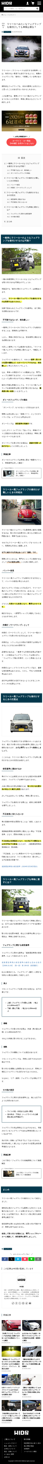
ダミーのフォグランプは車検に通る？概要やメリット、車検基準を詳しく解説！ (27, 473)
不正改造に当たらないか (19, 202)
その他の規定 (15, 216)
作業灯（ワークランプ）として (21, 187)
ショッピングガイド (10, 1443)
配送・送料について (10, 1446)
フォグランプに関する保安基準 (21, 214)
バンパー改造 (15, 185)
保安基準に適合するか (18, 199)
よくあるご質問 (9, 1454)
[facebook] (16, 1303)
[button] (5, 1259)
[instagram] (23, 1303)
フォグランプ (7, 31)
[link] (13, 1303)
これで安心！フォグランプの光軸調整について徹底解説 (27, 1174)
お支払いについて (9, 1448)
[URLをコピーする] (38, 1259)
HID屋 (22, 1286)
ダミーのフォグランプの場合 (20, 173)
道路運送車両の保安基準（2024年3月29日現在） (20, 866)
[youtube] (30, 1303)
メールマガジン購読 (30, 1451)
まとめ (9, 221)
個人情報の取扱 (29, 1446)
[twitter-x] (19, 1303)
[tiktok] (26, 1303)
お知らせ (7, 1457)
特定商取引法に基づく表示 (32, 1443)
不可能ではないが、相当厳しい (21, 170)
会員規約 (27, 1448)
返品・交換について (10, 1451)
